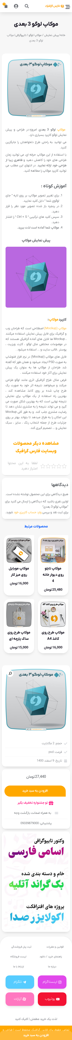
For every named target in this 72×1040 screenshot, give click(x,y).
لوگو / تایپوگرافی (24, 35)
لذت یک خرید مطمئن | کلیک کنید (36, 1019)
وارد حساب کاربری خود (28, 512)
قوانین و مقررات (55, 947)
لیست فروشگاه (18, 956)
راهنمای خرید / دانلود (51, 956)
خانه (62, 35)
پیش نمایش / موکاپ (47, 35)
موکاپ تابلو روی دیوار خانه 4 (53, 574)
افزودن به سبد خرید (35, 791)
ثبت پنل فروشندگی (21, 947)
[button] (27, 6)
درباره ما (52, 966)
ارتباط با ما (18, 966)
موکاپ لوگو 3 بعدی (36, 24)
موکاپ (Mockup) (55, 328)
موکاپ (61, 130)
